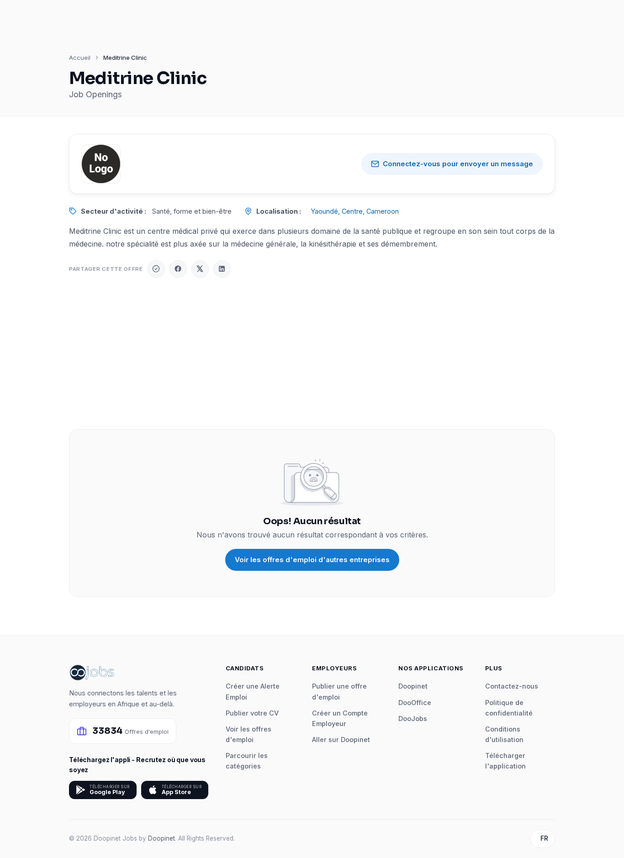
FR (544, 838)
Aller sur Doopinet (341, 739)
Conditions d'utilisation (504, 734)
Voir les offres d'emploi (248, 734)
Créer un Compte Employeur (340, 718)
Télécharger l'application (505, 761)
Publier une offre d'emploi (339, 691)
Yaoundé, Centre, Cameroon (355, 211)
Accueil (79, 57)
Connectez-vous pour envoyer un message (458, 163)
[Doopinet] (156, 269)
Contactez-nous (511, 686)
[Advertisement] (312, 353)
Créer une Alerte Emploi (253, 691)
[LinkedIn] (222, 269)
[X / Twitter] (200, 269)
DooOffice (414, 702)
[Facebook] (178, 269)
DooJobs (412, 718)
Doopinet (413, 686)
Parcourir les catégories (247, 761)
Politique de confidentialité (509, 708)
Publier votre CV (252, 713)
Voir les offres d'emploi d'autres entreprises (312, 559)
